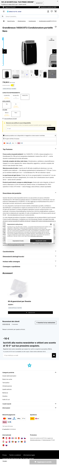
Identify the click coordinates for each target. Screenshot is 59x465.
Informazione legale (29, 455)
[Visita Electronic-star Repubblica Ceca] (25, 438)
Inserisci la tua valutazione (46, 322)
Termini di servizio (46, 440)
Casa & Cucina (11, 21)
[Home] (5, 21)
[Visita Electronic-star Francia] (13, 438)
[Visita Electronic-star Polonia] (6, 442)
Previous (4, 51)
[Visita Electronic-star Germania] (3, 438)
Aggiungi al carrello (31, 312)
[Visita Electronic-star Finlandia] (19, 442)
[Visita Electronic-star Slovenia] (6, 445)
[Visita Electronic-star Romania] (13, 442)
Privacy (4, 455)
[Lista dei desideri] (52, 11)
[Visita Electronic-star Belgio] (22, 442)
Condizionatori (32, 21)
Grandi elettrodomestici (9, 376)
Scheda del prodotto (6, 85)
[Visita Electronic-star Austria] (6, 438)
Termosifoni (5, 382)
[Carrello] (55, 11)
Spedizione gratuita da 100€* (49, 7)
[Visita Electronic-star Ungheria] (3, 442)
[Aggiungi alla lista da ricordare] (56, 27)
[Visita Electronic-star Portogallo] (3, 445)
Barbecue (5, 393)
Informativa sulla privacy (35, 440)
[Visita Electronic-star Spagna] (19, 438)
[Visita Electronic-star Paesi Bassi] (25, 442)
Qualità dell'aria (6, 389)
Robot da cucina (7, 379)
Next (54, 51)
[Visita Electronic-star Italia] (16, 438)
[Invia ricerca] (2, 16)
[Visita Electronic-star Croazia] (9, 442)
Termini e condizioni (15, 455)
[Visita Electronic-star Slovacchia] (22, 438)
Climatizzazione (22, 21)
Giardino (4, 396)
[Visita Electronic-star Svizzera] (9, 438)
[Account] (48, 11)
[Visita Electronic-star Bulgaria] (16, 442)
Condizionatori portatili (44, 21)
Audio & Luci (6, 399)
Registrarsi (51, 128)
